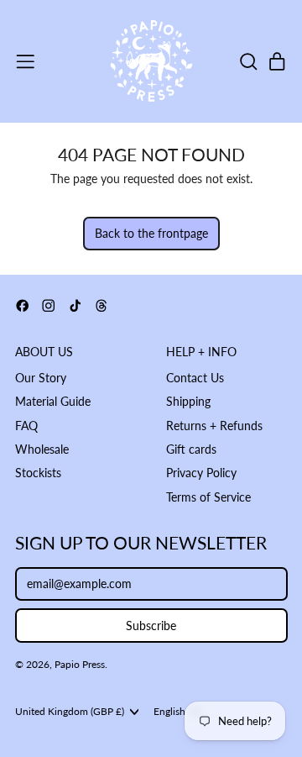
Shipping (188, 401)
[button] (247, 61)
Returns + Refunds (214, 425)
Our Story (40, 378)
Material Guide (53, 401)
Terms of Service (208, 497)
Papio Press (80, 664)
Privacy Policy (201, 472)
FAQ (26, 425)
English (169, 711)
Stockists (38, 472)
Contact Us (195, 378)
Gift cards (191, 449)
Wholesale (42, 449)
